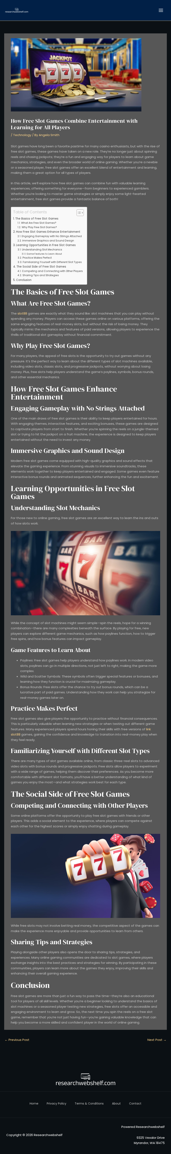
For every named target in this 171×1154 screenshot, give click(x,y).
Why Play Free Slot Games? (39, 227)
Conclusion (23, 280)
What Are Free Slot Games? (38, 223)
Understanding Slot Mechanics (42, 249)
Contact (135, 1103)
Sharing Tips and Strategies (41, 275)
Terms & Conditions (89, 1103)
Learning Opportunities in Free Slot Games (46, 245)
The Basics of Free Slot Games (36, 219)
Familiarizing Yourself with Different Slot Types (52, 262)
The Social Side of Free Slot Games (41, 267)
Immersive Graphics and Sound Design (48, 240)
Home (34, 1103)
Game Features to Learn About (44, 253)
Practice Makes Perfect (37, 257)
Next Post (156, 1040)
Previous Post (17, 1040)
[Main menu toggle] (161, 10)
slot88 (22, 313)
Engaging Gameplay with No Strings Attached (52, 236)
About (116, 1103)
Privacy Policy (56, 1103)
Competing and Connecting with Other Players (52, 271)
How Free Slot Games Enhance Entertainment (48, 232)
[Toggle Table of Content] (78, 212)
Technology (22, 135)
